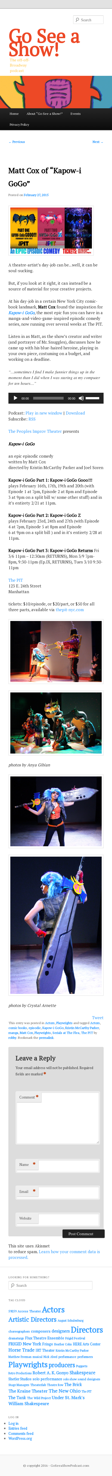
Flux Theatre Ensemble (44, 1338)
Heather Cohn (63, 1344)
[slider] (93, 398)
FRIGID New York (24, 1343)
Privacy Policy (19, 124)
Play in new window (44, 413)
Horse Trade (21, 1350)
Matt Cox (26, 1033)
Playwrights (64, 1023)
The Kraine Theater (28, 1391)
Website (25, 1218)
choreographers (19, 1331)
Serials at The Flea (65, 1033)
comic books (17, 1028)
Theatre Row (55, 1385)
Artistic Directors (32, 1319)
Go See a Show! (44, 42)
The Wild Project (39, 1398)
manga (13, 1033)
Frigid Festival (75, 1338)
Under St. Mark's (68, 1397)
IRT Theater (45, 1350)
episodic (35, 1028)
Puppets (82, 1366)
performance (67, 1357)
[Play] (15, 398)
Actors (50, 1023)
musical (37, 1357)
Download (75, 413)
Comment (29, 1097)
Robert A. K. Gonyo (51, 1372)
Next (98, 142)
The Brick (73, 1384)
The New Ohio (64, 1391)
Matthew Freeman (20, 1357)
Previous (16, 142)
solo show (70, 1379)
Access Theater (29, 1311)
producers (62, 1365)
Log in (13, 1423)
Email (27, 1191)
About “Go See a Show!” (45, 114)
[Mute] (81, 398)
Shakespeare (82, 1373)
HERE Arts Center (87, 1344)
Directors (87, 1329)
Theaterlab (38, 1385)
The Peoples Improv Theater (35, 431)
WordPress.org (20, 1438)
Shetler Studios (20, 1379)
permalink (46, 1038)
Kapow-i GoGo (21, 312)
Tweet (98, 1017)
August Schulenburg (70, 1320)
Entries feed (17, 1428)
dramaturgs (16, 1338)
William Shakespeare (28, 1403)
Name (27, 1164)
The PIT (15, 580)
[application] (55, 398)
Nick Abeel (50, 1357)
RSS (32, 419)
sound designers (89, 1379)
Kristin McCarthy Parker (82, 1028)
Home (14, 114)
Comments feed (20, 1433)
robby (12, 1038)
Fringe (47, 1344)
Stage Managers (18, 1385)
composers (41, 1331)
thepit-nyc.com (70, 609)
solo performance (47, 1378)
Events (76, 114)
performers (85, 1357)
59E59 (12, 1311)
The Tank (17, 1397)
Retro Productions (20, 1373)
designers (61, 1331)
